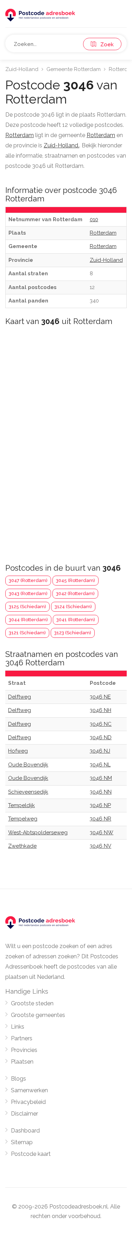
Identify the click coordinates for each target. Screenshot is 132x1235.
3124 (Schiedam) (73, 606)
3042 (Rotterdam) (75, 593)
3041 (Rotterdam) (75, 619)
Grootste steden (32, 1003)
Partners (21, 1038)
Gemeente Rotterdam (73, 69)
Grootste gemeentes (38, 1015)
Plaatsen (22, 1061)
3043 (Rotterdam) (28, 593)
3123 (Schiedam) (72, 632)
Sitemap (22, 1142)
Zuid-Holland (21, 69)
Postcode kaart (31, 1154)
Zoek (105, 44)
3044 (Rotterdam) (28, 619)
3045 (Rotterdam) (75, 580)
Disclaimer (24, 1113)
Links (17, 1026)
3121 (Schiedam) (27, 632)
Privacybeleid (28, 1102)
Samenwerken (29, 1090)
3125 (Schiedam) (27, 606)
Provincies (24, 1050)
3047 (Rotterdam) (28, 580)
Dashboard (25, 1130)
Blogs (18, 1078)
